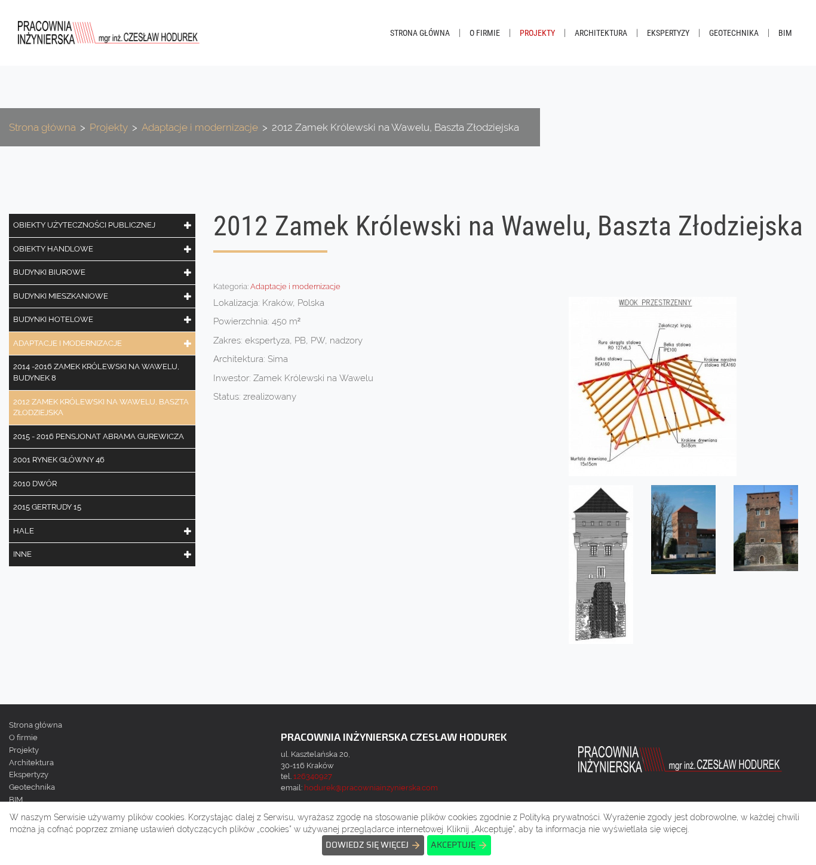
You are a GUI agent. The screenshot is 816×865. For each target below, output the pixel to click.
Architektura (601, 33)
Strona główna (420, 33)
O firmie (485, 33)
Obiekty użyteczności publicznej (84, 224)
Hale (23, 530)
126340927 (312, 776)
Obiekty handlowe (53, 248)
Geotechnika (734, 33)
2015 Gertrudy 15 (47, 506)
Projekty (537, 33)
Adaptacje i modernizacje (67, 343)
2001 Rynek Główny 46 (59, 459)
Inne (22, 554)
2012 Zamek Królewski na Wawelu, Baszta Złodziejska (101, 407)
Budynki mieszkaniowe (60, 296)
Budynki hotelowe (53, 319)
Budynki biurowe (49, 272)
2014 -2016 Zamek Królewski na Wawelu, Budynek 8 (96, 372)
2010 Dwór (35, 483)
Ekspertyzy (668, 33)
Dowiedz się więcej (367, 845)
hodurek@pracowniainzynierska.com (371, 787)
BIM (785, 33)
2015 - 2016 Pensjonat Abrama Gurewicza (98, 436)
